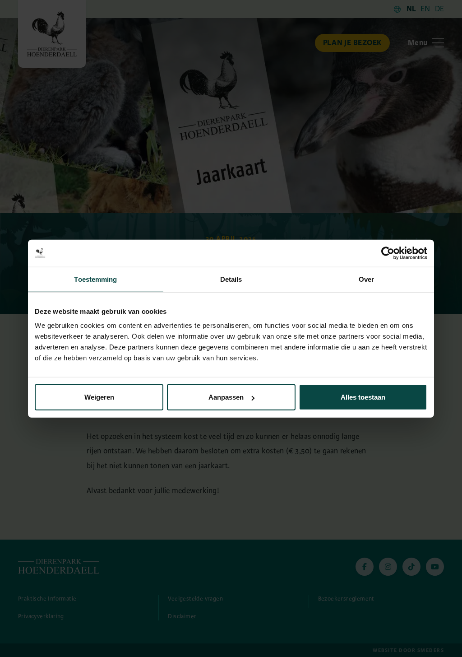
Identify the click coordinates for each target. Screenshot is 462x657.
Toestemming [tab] (95, 279)
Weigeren (99, 397)
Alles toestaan (363, 397)
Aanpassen (226, 397)
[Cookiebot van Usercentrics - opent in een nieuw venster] (387, 253)
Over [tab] (366, 279)
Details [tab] (231, 279)
